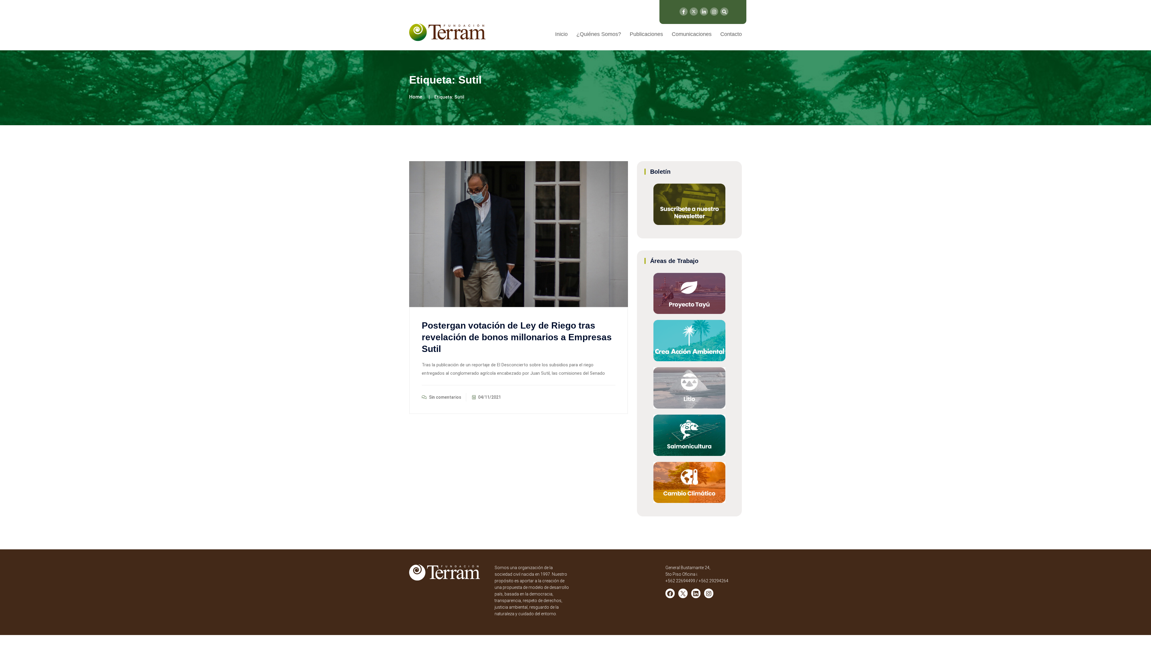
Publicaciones (646, 34)
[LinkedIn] (704, 11)
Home (415, 97)
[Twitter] (694, 11)
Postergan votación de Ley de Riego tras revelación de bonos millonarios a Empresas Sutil (517, 337)
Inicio (561, 34)
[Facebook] (684, 11)
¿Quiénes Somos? (598, 34)
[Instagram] (714, 11)
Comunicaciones (692, 34)
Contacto (731, 34)
